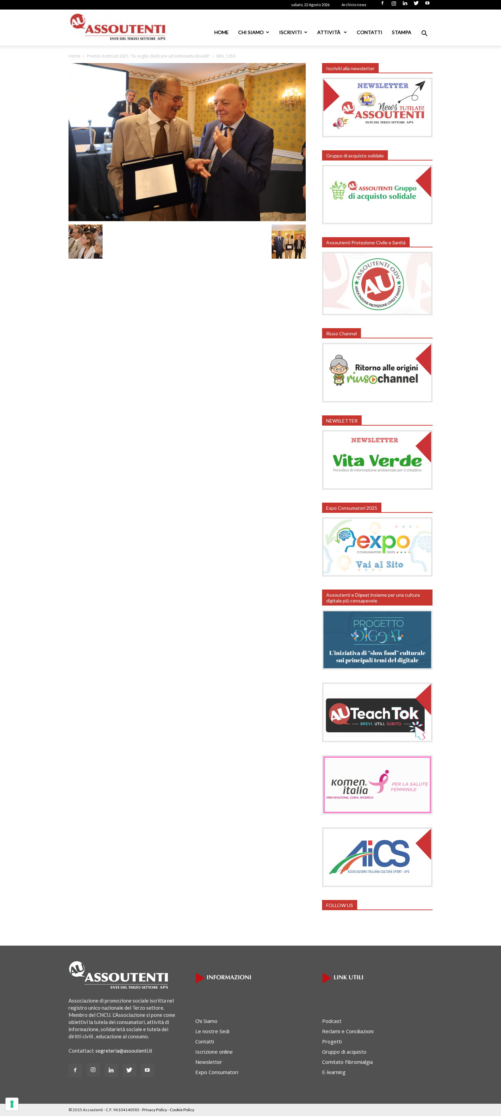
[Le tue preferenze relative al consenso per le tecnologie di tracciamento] (11, 1104)
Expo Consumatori (216, 1072)
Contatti (369, 32)
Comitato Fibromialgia (347, 1061)
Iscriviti (290, 32)
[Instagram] (394, 5)
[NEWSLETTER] (377, 487)
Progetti (332, 1041)
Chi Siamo (251, 32)
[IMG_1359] (187, 219)
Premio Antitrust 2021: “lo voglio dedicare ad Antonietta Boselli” (148, 56)
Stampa (401, 32)
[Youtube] (427, 5)
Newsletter (208, 1061)
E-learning (334, 1072)
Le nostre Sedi (212, 1031)
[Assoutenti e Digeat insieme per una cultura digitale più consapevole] (377, 667)
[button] (424, 34)
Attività (329, 32)
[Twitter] (416, 5)
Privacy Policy (154, 1109)
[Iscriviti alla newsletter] (377, 135)
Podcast (331, 1021)
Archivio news (353, 4)
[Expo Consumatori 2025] (377, 574)
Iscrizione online (214, 1051)
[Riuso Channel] (377, 400)
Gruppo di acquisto (344, 1051)
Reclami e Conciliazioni (348, 1031)
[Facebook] (382, 5)
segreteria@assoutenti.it (123, 1051)
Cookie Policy (182, 1109)
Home (221, 32)
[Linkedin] (405, 5)
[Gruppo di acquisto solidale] (377, 222)
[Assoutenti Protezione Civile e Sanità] (377, 313)
